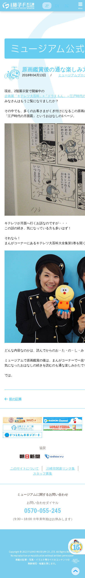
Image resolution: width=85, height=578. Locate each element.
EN (57, 5)
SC (67, 5)
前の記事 (15, 399)
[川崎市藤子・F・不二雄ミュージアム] (18, 5)
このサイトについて (24, 468)
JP (47, 5)
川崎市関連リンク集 (60, 468)
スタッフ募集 (42, 473)
